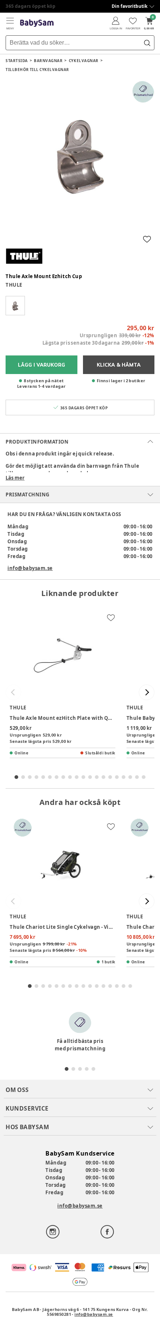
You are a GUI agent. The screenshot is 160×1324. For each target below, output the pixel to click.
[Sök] (147, 43)
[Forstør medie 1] (80, 155)
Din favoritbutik (129, 6)
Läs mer (15, 477)
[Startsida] (37, 23)
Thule (14, 284)
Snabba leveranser (28, 6)
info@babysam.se (30, 568)
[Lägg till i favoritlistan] (147, 239)
